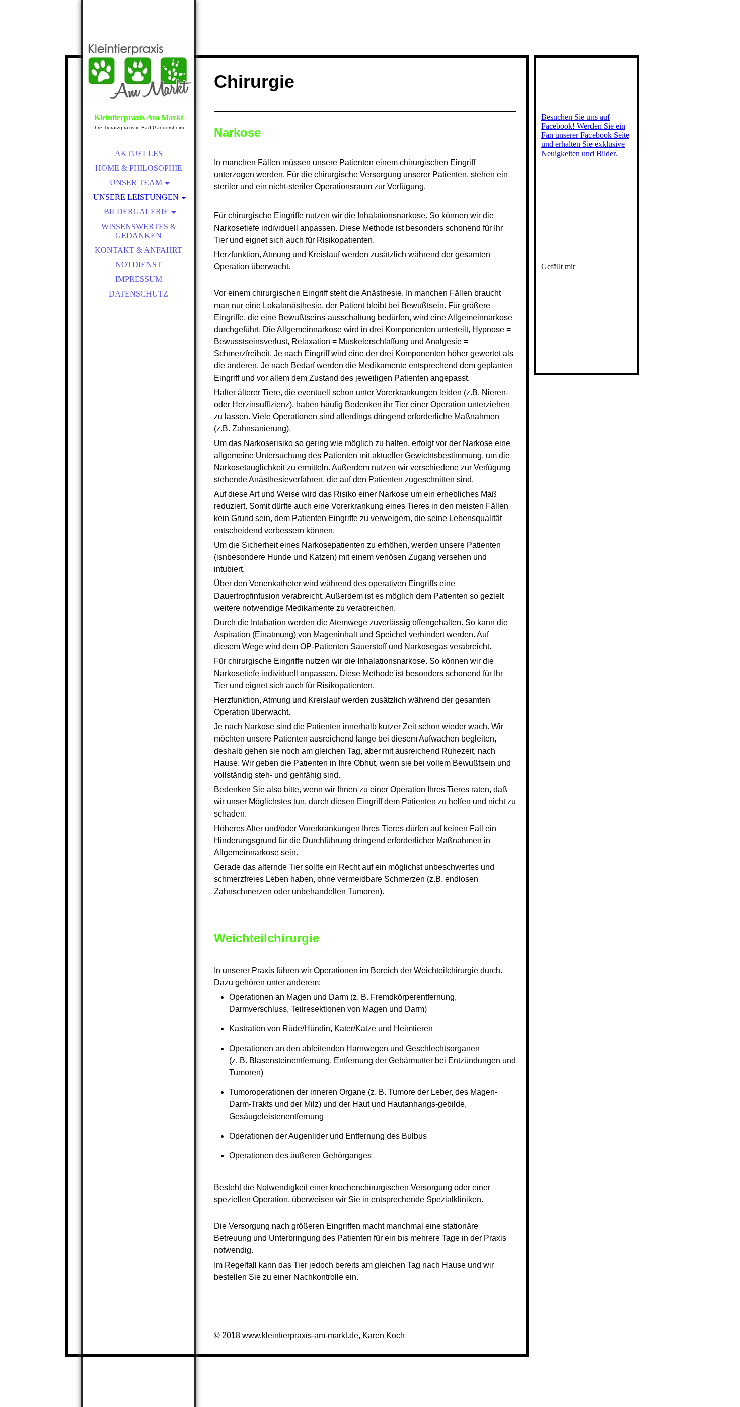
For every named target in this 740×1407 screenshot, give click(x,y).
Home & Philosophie (138, 168)
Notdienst (138, 264)
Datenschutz (138, 293)
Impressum (138, 279)
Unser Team (136, 182)
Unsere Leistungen (136, 197)
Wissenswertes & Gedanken (138, 231)
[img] (138, 70)
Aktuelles (139, 153)
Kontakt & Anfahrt (138, 250)
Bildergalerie (136, 211)
